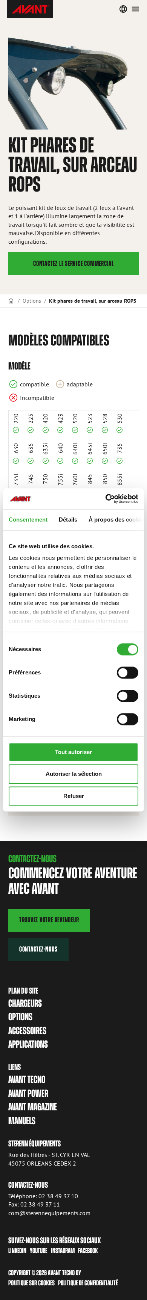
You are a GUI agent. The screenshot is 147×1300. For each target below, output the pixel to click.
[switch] (127, 673)
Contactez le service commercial (73, 263)
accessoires (27, 1030)
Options (32, 300)
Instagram (63, 1251)
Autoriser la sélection (74, 774)
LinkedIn (17, 1251)
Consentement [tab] (28, 519)
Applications (28, 1044)
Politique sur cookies (31, 1283)
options (20, 1016)
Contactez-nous (38, 949)
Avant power (28, 1093)
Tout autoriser (73, 752)
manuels (21, 1120)
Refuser (73, 796)
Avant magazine (32, 1106)
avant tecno (26, 1079)
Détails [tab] (68, 519)
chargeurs (25, 1003)
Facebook (88, 1251)
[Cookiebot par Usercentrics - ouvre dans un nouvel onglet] (105, 499)
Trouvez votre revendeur (49, 920)
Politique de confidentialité (88, 1283)
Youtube (38, 1251)
